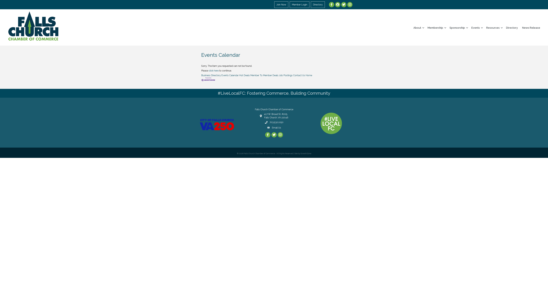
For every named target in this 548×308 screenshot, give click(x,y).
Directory (318, 4)
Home (309, 75)
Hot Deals (244, 75)
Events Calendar (230, 75)
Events (475, 27)
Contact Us (299, 75)
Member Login (299, 4)
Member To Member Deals (264, 75)
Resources (493, 27)
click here (214, 70)
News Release (531, 27)
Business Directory (211, 75)
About (417, 27)
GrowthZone (306, 153)
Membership (435, 27)
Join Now (281, 4)
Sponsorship (457, 27)
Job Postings (286, 75)
